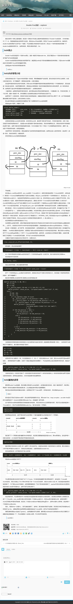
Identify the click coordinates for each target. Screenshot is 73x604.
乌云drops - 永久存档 (13, 21)
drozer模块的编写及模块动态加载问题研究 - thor (57, 543)
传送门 (9, 394)
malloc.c (9, 69)
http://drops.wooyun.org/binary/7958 (21, 34)
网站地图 (43, 602)
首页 (2, 15)
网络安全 (16, 15)
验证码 (9, 594)
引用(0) (13, 549)
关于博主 (61, 15)
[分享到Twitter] (31, 533)
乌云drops (39, 15)
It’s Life (47, 15)
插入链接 (21, 562)
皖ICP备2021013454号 (51, 602)
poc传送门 (10, 518)
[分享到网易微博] (29, 533)
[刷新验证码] (18, 587)
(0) (65, 533)
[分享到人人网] (18, 533)
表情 (7, 562)
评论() (8, 549)
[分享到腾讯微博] (13, 533)
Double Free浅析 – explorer (25, 21)
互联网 (24, 15)
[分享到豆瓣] (26, 533)
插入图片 (13, 562)
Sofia (17, 524)
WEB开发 (9, 15)
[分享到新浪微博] (10, 533)
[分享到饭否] (23, 533)
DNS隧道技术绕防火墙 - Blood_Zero (13, 543)
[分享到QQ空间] (21, 533)
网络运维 (30, 15)
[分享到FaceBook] (15, 533)
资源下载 (53, 15)
